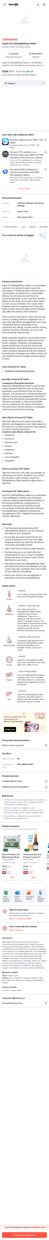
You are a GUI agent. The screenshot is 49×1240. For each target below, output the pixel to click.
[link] (13, 4)
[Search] (37, 4)
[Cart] (44, 4)
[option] (10, 227)
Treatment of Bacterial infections (19, 371)
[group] (24, 17)
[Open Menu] (4, 4)
